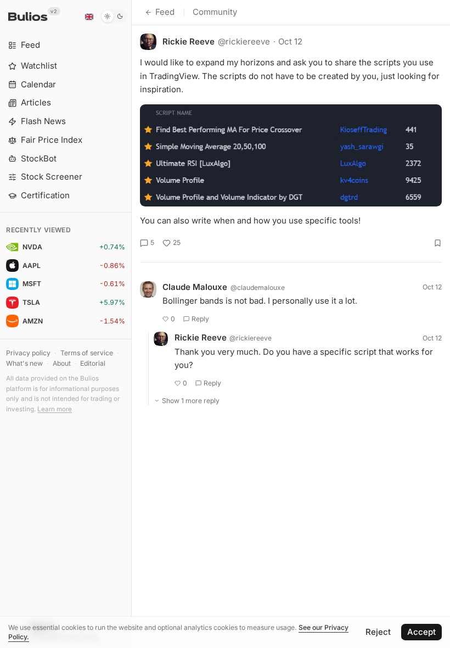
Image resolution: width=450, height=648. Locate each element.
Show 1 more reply (191, 400)
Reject (378, 632)
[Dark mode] (113, 16)
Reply (200, 319)
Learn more (54, 409)
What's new (24, 363)
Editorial (92, 363)
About (62, 363)
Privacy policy (28, 353)
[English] (89, 16)
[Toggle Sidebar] (131, 324)
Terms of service (86, 353)
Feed (165, 12)
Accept (421, 632)
